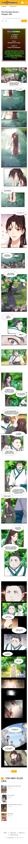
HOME (5, 832)
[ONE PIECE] (4, 817)
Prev (22, 21)
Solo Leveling (10, 795)
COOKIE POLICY (14, 835)
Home (4, 18)
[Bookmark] (3, 21)
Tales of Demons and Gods (14, 786)
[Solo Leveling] (4, 798)
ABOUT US (21, 832)
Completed (13, 6)
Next (25, 21)
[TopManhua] (10, 2)
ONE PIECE (10, 813)
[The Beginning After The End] (4, 807)
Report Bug (13, 832)
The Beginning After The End (14, 804)
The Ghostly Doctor (10, 18)
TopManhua (10, 837)
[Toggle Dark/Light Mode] (6, 21)
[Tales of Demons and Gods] (4, 789)
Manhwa (3, 6)
